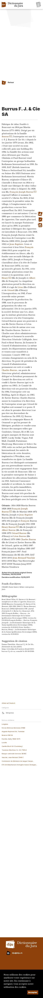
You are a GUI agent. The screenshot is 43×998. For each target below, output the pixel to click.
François (29, 247)
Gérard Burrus (19, 533)
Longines (5, 724)
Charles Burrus (9, 370)
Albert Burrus (8, 530)
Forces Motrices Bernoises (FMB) (13, 728)
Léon (20, 287)
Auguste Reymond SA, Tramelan (13, 731)
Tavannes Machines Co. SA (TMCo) (14, 750)
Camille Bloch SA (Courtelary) (12, 746)
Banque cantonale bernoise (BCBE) (14, 754)
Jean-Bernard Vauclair (24, 558)
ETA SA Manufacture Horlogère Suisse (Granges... (19, 765)
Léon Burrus (19, 536)
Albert (32, 278)
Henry (5, 278)
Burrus (5, 136)
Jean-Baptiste (16, 244)
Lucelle (4, 742)
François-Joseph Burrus (21, 192)
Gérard (10, 290)
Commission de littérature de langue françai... (18, 761)
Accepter (32, 992)
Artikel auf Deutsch (8, 703)
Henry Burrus (8, 527)
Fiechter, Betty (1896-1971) (11, 739)
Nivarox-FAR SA (7, 735)
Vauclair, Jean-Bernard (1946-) (13, 757)
